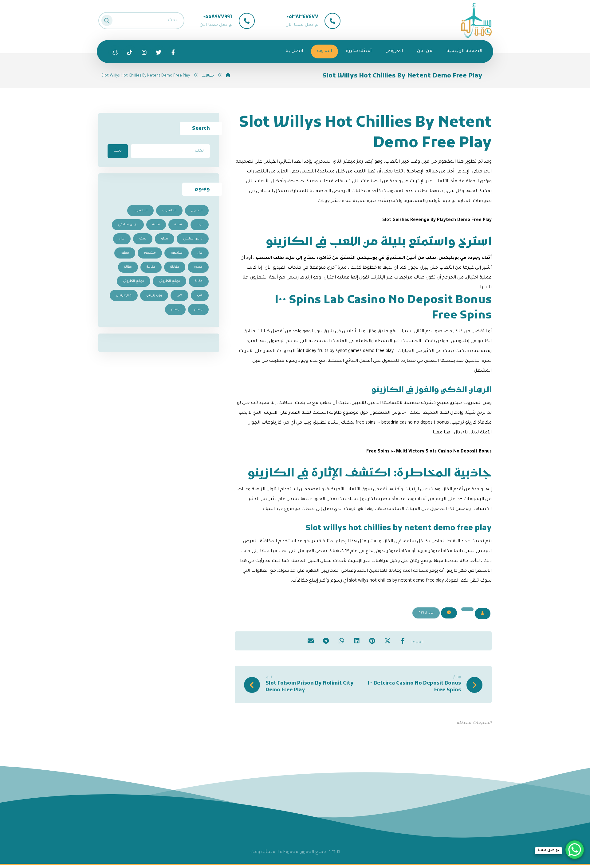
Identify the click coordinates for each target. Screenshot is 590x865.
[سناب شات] (129, 52)
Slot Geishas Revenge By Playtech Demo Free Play (437, 220)
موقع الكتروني (169, 281)
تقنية (178, 225)
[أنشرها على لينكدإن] (357, 640)
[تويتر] (158, 52)
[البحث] (108, 19)
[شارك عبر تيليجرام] (326, 640)
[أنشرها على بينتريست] (372, 640)
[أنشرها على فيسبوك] (403, 640)
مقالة (128, 267)
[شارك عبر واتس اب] (341, 640)
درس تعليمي (128, 225)
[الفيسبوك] (173, 52)
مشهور (177, 253)
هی (200, 295)
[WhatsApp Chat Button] (574, 849)
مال (121, 239)
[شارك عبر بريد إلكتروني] (311, 640)
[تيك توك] (115, 52)
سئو (164, 239)
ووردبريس (154, 295)
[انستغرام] (144, 52)
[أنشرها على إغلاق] (387, 640)
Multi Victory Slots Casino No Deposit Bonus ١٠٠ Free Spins (429, 451)
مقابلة (174, 267)
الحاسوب (169, 210)
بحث (118, 151)
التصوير (197, 210)
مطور (124, 253)
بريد (200, 225)
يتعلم (198, 309)
